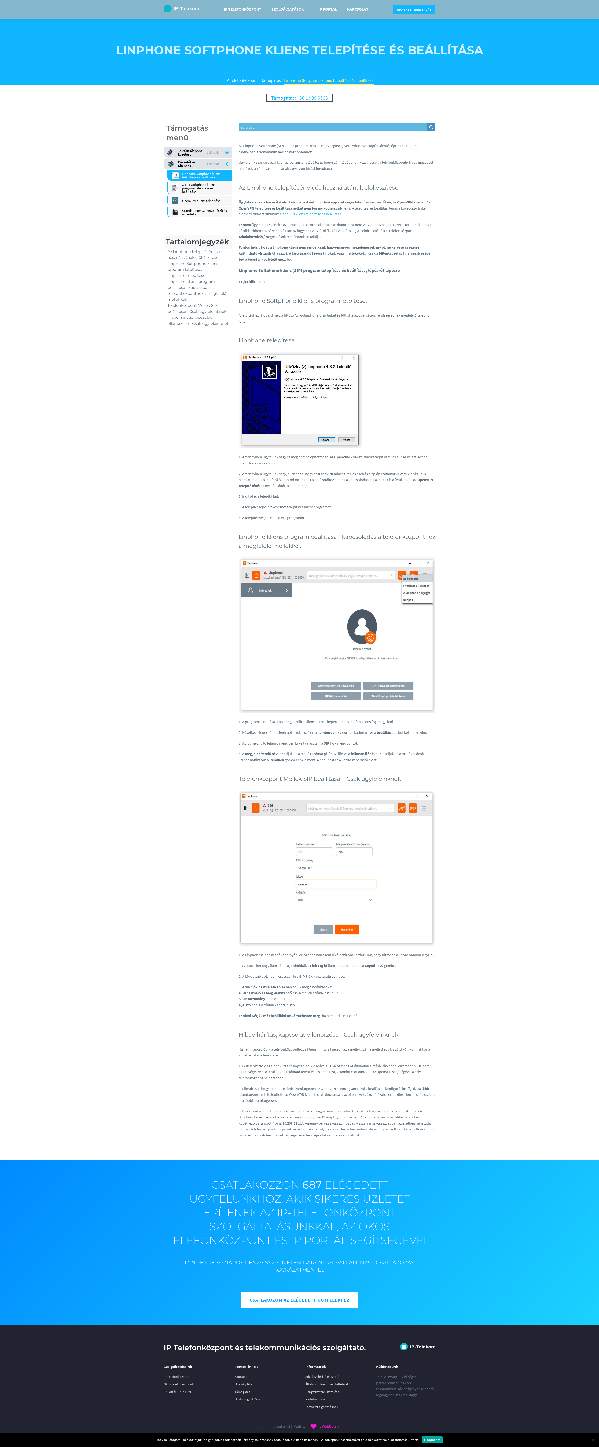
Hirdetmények (315, 1399)
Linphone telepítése (186, 275)
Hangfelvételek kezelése (322, 1392)
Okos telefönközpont (178, 1384)
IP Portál (327, 9)
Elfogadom (432, 1440)
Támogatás (271, 80)
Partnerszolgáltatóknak (321, 1407)
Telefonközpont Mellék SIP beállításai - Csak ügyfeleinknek (197, 308)
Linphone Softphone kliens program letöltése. (193, 266)
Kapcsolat (357, 9)
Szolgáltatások (287, 9)
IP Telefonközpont (242, 9)
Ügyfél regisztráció (247, 1399)
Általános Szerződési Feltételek (327, 1384)
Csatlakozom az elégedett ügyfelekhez (300, 1300)
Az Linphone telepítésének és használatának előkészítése (195, 254)
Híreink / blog (244, 1384)
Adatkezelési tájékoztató (322, 1377)
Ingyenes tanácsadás (414, 9)
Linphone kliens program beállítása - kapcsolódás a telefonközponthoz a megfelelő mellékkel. (197, 290)
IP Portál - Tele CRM (177, 1392)
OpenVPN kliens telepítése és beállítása (310, 214)
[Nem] (593, 1440)
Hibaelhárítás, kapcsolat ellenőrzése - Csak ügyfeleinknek (198, 320)
